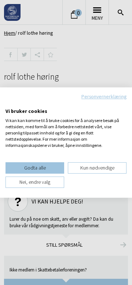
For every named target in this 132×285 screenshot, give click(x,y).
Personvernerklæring (103, 96)
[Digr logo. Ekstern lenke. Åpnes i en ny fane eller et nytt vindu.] (10, 103)
